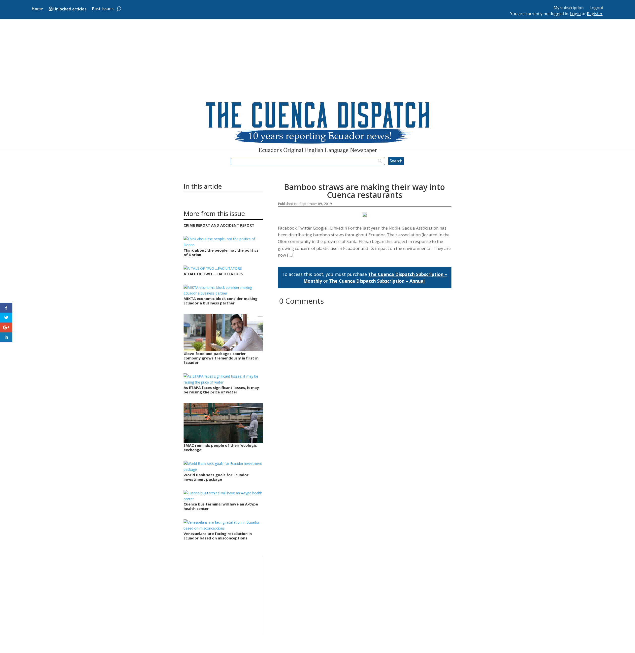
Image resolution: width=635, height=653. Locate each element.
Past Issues (103, 9)
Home (37, 9)
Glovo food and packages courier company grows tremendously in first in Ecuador (221, 358)
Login (575, 13)
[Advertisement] (317, 56)
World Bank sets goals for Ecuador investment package (216, 477)
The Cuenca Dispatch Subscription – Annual (377, 281)
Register (595, 13)
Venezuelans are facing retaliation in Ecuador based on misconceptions (218, 535)
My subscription (569, 7)
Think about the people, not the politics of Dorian (221, 252)
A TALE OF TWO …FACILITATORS (213, 273)
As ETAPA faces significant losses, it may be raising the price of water (221, 389)
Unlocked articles (70, 9)
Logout (596, 7)
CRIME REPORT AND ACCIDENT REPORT (219, 225)
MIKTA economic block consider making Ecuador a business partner (220, 300)
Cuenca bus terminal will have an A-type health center (221, 506)
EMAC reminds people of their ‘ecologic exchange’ (220, 447)
